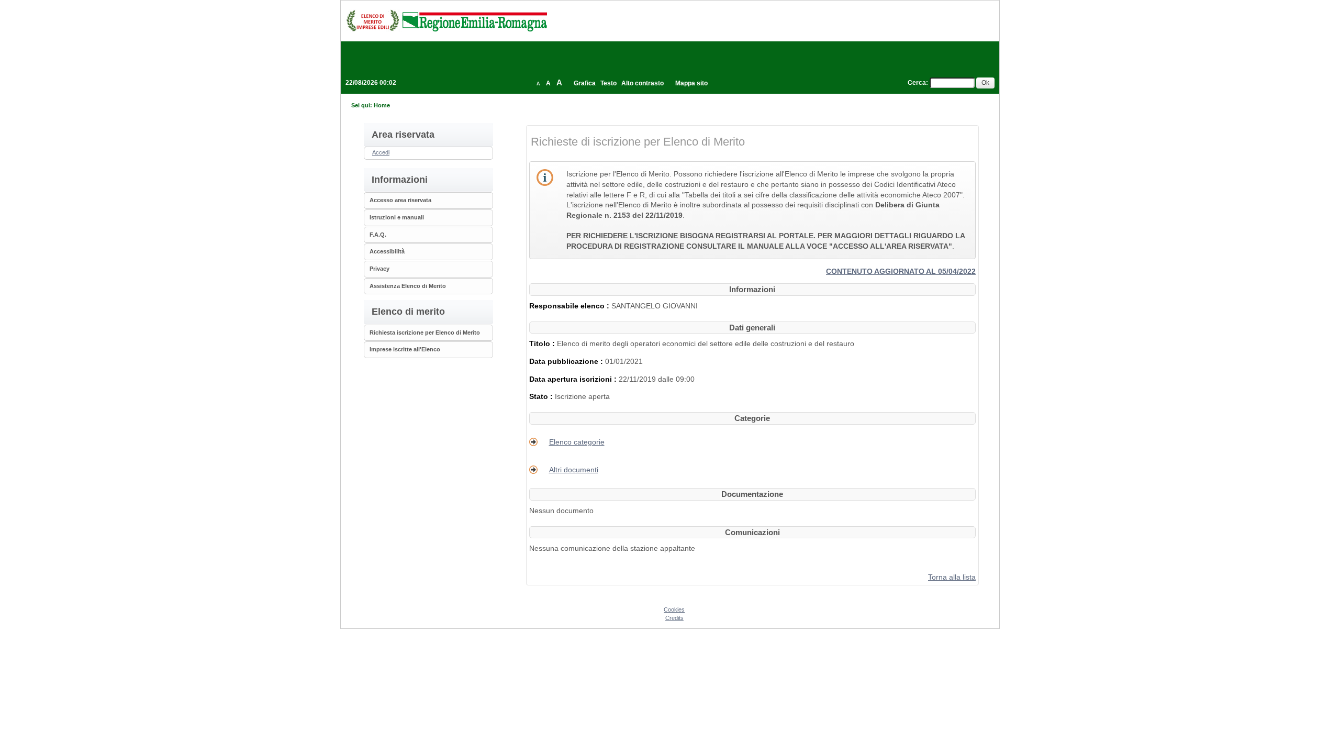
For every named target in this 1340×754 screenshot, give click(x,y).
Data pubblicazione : (567, 361)
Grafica (585, 83)
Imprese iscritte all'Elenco (405, 349)
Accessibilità (387, 251)
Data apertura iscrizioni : (574, 379)
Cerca (917, 82)
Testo (608, 83)
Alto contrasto (642, 83)
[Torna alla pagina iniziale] (446, 20)
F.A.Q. (378, 234)
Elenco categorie (577, 442)
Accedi (380, 152)
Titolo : (543, 343)
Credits (674, 618)
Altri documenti (573, 469)
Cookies (674, 609)
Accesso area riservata (400, 200)
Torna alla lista (952, 577)
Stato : (542, 396)
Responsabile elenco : (570, 306)
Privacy (379, 268)
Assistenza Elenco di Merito (408, 286)
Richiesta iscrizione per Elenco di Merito (425, 332)
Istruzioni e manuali (397, 217)
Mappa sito (691, 83)
